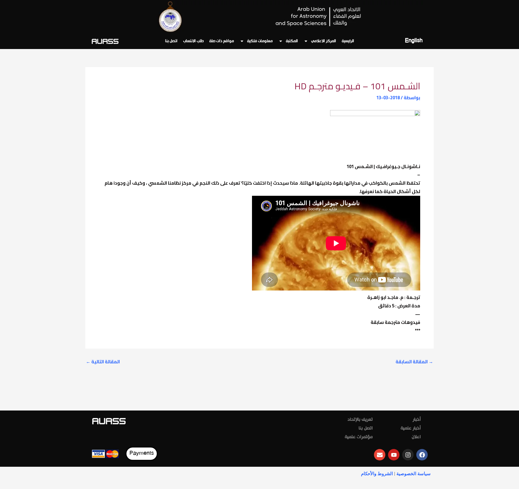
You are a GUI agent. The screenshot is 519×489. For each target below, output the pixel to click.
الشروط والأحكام (377, 473)
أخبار (417, 420)
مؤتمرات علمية (359, 437)
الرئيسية (348, 41)
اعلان (416, 437)
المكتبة (292, 41)
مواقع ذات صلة (221, 41)
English (414, 41)
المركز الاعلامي (323, 41)
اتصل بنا (171, 41)
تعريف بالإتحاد (360, 420)
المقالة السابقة (414, 361)
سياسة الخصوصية (413, 473)
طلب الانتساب (193, 41)
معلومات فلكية (260, 41)
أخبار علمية (411, 428)
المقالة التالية (103, 361)
